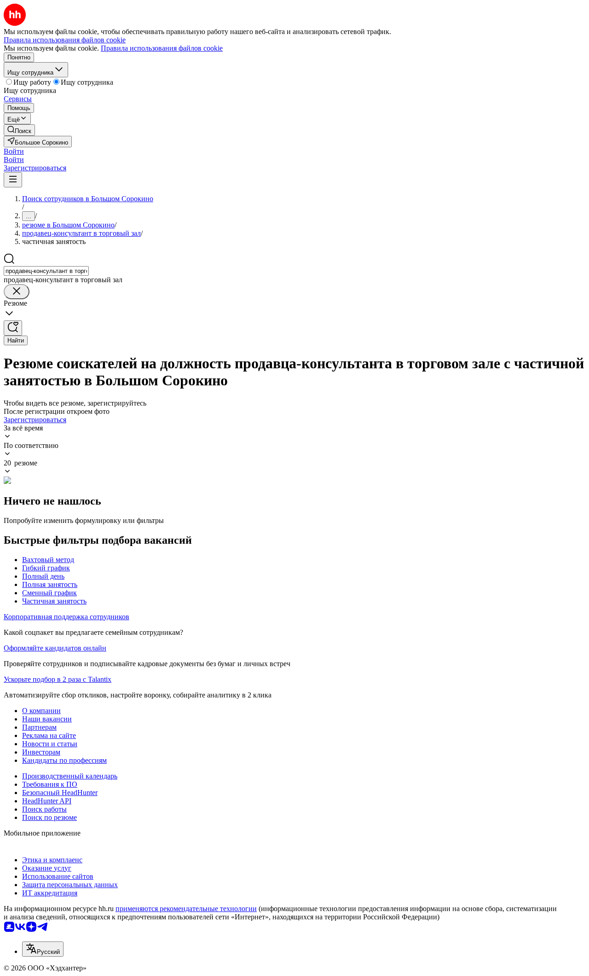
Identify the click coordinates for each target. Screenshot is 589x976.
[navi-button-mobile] (13, 179)
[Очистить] (16, 291)
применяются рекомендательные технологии (186, 908)
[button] (14, 151)
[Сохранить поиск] (13, 328)
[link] (19, 130)
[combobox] (46, 271)
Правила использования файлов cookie (162, 48)
